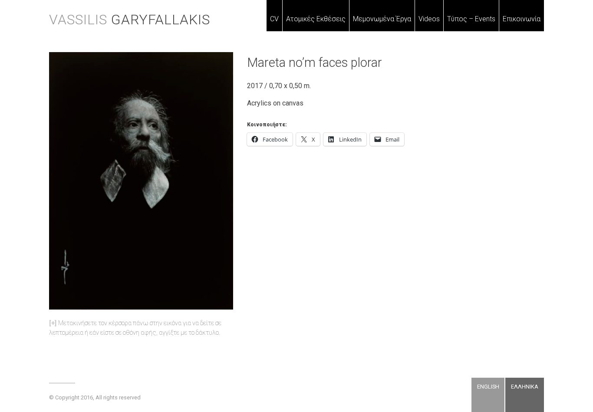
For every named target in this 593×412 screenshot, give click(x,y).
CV (274, 19)
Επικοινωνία (521, 19)
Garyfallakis (129, 19)
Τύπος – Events (471, 19)
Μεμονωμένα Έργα (382, 19)
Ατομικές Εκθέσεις (316, 19)
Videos (429, 19)
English (488, 386)
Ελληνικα (524, 386)
